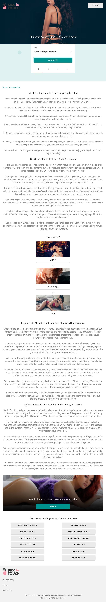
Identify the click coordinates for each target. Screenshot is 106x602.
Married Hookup (78, 525)
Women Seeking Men (27, 525)
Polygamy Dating (27, 538)
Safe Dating (7, 590)
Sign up (53, 506)
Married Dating (27, 531)
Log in (96, 5)
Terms (5, 585)
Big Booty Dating (27, 544)
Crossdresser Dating (78, 538)
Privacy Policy (8, 579)
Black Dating (27, 551)
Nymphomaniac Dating (78, 531)
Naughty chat (78, 551)
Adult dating (78, 544)
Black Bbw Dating (27, 557)
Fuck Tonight (78, 557)
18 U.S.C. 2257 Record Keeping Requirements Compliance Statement (53, 595)
